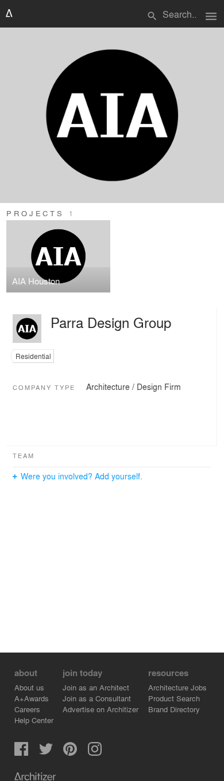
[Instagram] (95, 752)
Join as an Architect (96, 687)
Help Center (33, 719)
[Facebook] (21, 752)
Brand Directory (174, 709)
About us (29, 687)
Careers (27, 709)
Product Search (174, 698)
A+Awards (31, 698)
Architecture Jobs (177, 687)
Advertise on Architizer (100, 709)
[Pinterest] (70, 752)
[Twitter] (46, 752)
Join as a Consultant (97, 698)
